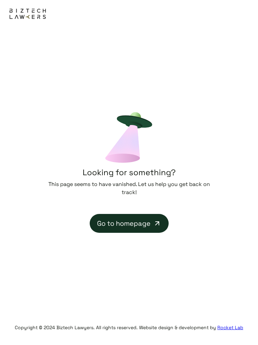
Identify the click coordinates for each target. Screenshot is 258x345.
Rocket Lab (230, 327)
